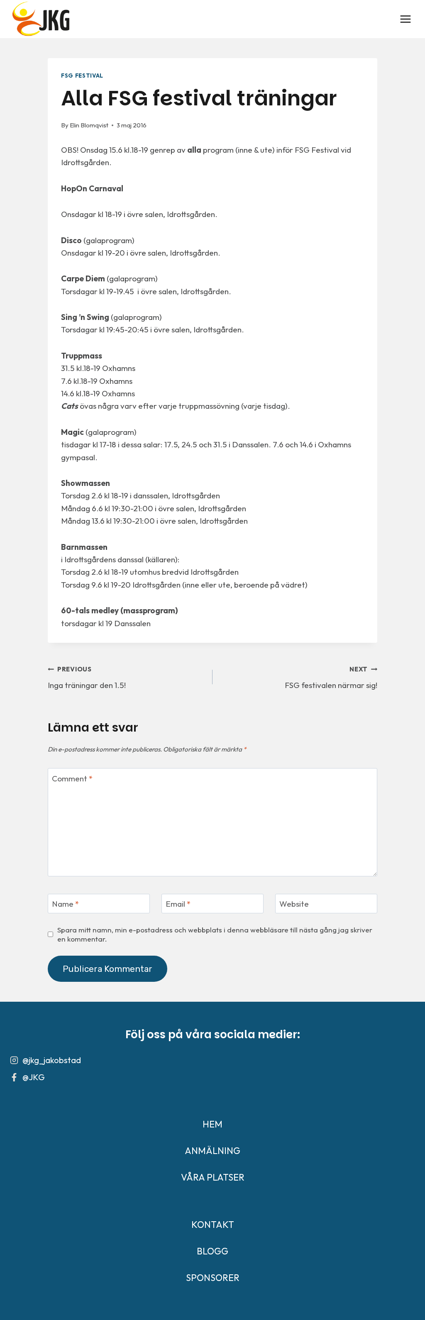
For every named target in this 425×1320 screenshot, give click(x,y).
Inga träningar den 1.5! (87, 677)
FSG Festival (82, 75)
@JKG (33, 1077)
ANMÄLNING (212, 1151)
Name (65, 904)
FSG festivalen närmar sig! (331, 677)
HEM (212, 1124)
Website (294, 904)
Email (178, 904)
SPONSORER (212, 1277)
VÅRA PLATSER (212, 1177)
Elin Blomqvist (89, 125)
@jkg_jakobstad (51, 1060)
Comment (72, 778)
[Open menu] (405, 18)
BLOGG (212, 1251)
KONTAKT (212, 1224)
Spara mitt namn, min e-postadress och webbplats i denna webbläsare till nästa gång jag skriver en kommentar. (214, 934)
